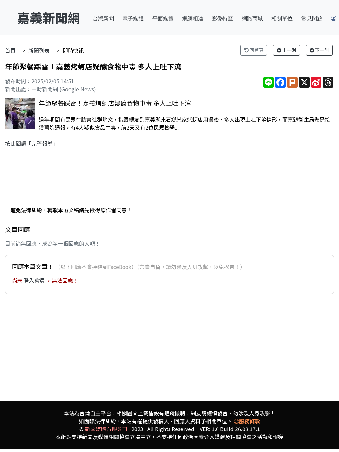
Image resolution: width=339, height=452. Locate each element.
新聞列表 (39, 50)
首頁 (10, 50)
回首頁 (256, 50)
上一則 (288, 50)
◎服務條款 (247, 421)
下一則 (321, 50)
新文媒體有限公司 (106, 429)
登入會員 (35, 280)
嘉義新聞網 (48, 17)
